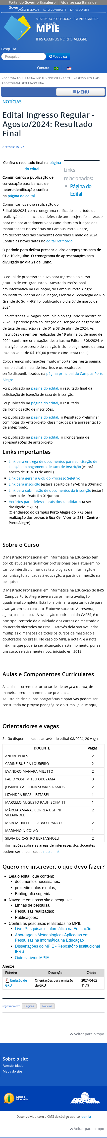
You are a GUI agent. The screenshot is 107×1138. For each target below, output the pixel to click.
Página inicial (35, 78)
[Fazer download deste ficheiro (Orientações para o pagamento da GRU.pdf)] (7, 980)
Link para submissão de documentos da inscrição (50, 490)
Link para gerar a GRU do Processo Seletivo (45, 478)
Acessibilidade (28, 9)
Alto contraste (54, 9)
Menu (82, 92)
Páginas (29, 1006)
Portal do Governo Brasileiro (32, 2)
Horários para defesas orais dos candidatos (45, 501)
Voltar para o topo (88, 1034)
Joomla (86, 1117)
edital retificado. (59, 241)
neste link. (51, 851)
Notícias (54, 78)
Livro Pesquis (27, 929)
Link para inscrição (24, 484)
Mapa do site (79, 9)
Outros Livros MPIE (32, 958)
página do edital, (45, 388)
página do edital (21, 195)
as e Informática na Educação (65, 929)
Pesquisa (8, 48)
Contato (43, 68)
